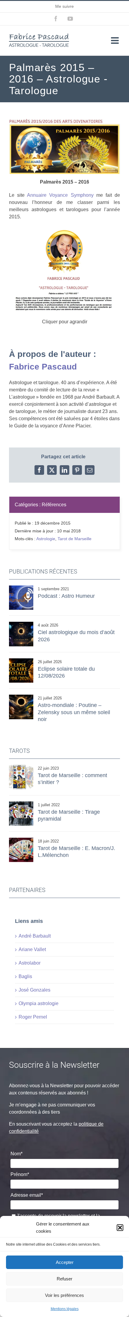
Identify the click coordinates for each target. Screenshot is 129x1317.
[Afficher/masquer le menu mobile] (115, 40)
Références (54, 504)
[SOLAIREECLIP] (21, 660)
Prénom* (19, 1174)
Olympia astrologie (38, 1003)
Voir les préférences (64, 1295)
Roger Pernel (33, 1016)
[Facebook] (39, 470)
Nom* (16, 1153)
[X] (52, 470)
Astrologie (45, 538)
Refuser (64, 1278)
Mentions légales (65, 1309)
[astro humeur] (21, 587)
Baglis (25, 976)
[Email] (89, 470)
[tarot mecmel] (21, 840)
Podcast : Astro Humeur (66, 596)
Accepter (65, 1262)
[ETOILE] (21, 767)
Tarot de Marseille (75, 538)
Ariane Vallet (32, 949)
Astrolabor (29, 962)
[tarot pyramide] (21, 803)
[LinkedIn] (64, 470)
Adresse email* (26, 1195)
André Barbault (35, 935)
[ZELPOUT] (21, 696)
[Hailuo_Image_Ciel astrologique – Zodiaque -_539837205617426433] (21, 624)
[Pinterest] (77, 470)
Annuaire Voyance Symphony (60, 195)
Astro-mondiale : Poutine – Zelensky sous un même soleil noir (74, 712)
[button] (120, 1228)
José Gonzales (34, 989)
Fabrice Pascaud (43, 366)
